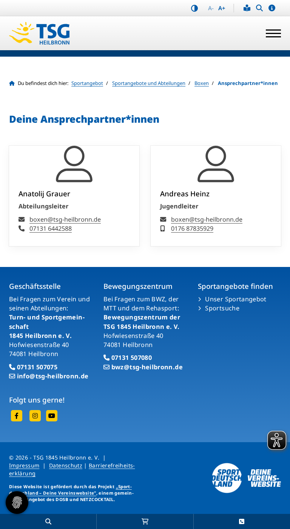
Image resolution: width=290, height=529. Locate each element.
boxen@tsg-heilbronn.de (65, 219)
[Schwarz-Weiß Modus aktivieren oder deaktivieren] (194, 8)
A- (211, 8)
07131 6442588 (50, 228)
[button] (271, 8)
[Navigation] (270, 33)
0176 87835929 (192, 228)
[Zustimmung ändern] (17, 502)
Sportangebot (87, 83)
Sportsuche (222, 308)
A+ (221, 8)
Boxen (201, 83)
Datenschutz (65, 465)
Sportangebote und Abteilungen (148, 83)
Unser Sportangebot (235, 299)
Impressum (24, 465)
